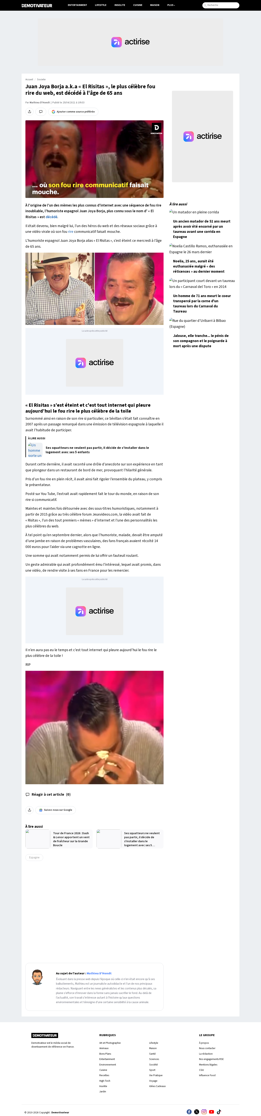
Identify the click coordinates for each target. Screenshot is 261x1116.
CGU (201, 1070)
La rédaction (206, 1054)
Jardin (102, 1091)
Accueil (29, 79)
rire (70, 231)
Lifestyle (100, 5)
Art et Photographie (110, 1043)
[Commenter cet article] (40, 112)
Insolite (119, 5)
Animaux (104, 1048)
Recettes (104, 1075)
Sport (152, 1070)
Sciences (154, 1059)
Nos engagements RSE (211, 1059)
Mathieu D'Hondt (40, 102)
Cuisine (137, 5)
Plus (170, 5)
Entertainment (77, 5)
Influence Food (207, 1075)
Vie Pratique (156, 1075)
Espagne (34, 857)
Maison (154, 5)
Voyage (153, 1081)
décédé (51, 217)
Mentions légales (208, 1064)
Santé (152, 1054)
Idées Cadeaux (157, 1086)
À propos (204, 1043)
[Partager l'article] (29, 112)
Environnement (107, 1064)
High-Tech (104, 1081)
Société (153, 1064)
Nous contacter (207, 1048)
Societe (41, 79)
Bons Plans (105, 1054)
